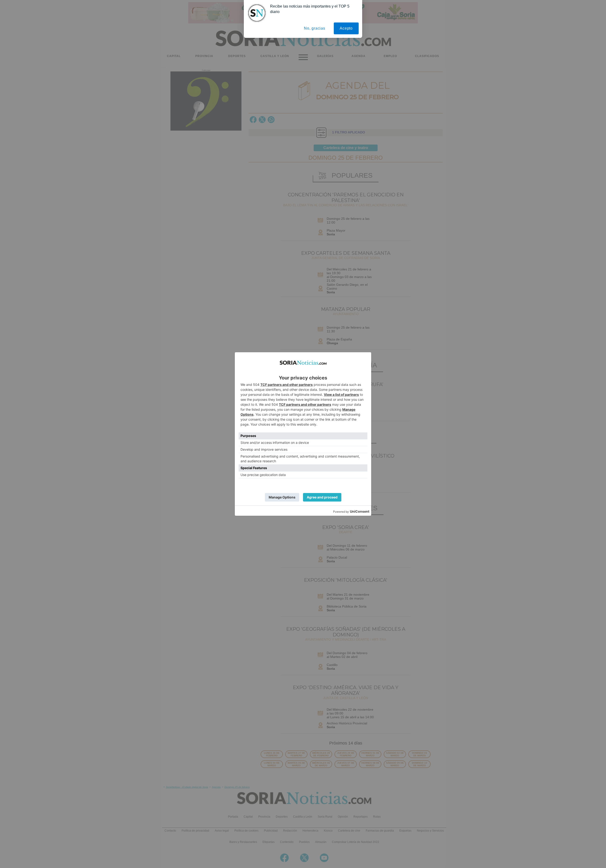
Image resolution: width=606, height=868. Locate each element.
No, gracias (314, 28)
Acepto (346, 28)
